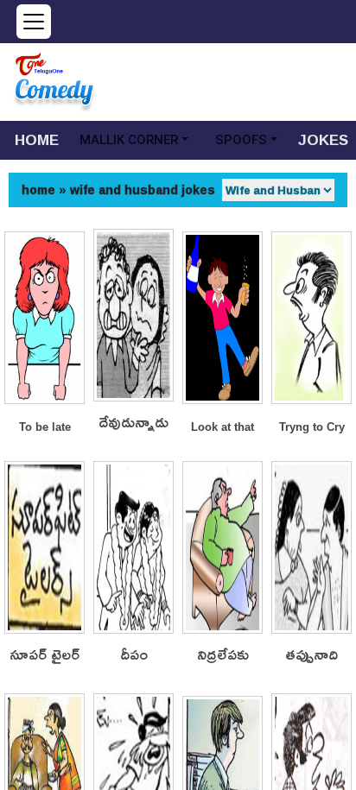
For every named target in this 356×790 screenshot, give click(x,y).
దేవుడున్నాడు (133, 422)
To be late (45, 426)
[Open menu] (33, 21)
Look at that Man (222, 428)
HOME (37, 139)
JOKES (323, 139)
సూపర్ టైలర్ (44, 654)
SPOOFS (241, 140)
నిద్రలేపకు (223, 654)
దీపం (134, 654)
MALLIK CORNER (128, 140)
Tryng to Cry (312, 426)
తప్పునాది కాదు (311, 654)
